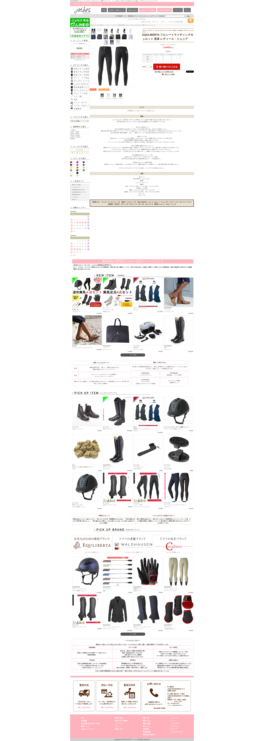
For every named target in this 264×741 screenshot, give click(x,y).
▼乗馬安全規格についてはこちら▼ (92, 667)
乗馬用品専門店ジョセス (129, 739)
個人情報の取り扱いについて (79, 192)
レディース (114, 25)
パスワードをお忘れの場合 (175, 21)
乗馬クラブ (119, 729)
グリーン (86, 164)
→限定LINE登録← (164, 10)
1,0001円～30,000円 (75, 137)
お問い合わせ (132, 10)
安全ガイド (74, 199)
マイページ (177, 10)
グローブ (174, 729)
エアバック (154, 16)
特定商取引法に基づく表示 (78, 189)
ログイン (163, 21)
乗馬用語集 (147, 732)
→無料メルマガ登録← (147, 10)
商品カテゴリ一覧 (94, 25)
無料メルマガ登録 (121, 721)
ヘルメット (174, 718)
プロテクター (175, 723)
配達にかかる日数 (76, 184)
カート (187, 10)
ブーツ (173, 721)
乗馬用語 (146, 729)
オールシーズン (79, 149)
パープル (86, 161)
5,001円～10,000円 (75, 135)
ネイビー (73, 164)
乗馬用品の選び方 (76, 194)
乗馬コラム (147, 721)
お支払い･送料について (116, 10)
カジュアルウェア (177, 732)
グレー (73, 169)
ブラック (79, 172)
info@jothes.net (177, 705)
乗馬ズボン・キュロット (105, 25)
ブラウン (79, 169)
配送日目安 (119, 718)
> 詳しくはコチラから (84, 707)
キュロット (174, 726)
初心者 (161, 16)
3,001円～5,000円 (74, 133)
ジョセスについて (76, 187)
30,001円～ (73, 138)
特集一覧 (146, 718)
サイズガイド (75, 197)
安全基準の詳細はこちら (80, 59)
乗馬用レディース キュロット (138, 16)
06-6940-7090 (159, 708)
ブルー (79, 164)
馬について (147, 726)
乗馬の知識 (147, 723)
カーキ (86, 169)
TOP (104, 10)
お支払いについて (87, 729)
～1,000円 (72, 130)
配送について (85, 726)
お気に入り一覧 (145, 21)
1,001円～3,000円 (74, 131)
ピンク (79, 161)
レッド (73, 161)
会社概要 (84, 721)
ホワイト (73, 172)
